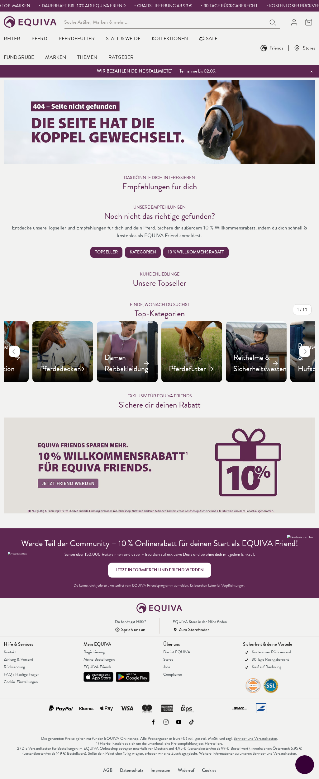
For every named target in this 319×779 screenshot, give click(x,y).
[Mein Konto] (294, 22)
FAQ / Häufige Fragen (21, 674)
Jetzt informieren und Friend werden (160, 570)
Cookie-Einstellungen (21, 682)
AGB (107, 770)
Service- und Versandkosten (255, 738)
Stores (309, 47)
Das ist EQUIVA (176, 652)
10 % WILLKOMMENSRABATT (196, 252)
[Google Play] (133, 677)
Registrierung (94, 652)
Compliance (172, 674)
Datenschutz (131, 770)
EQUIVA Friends (97, 667)
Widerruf (186, 770)
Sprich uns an (133, 629)
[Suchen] (273, 21)
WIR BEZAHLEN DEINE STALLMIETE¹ (134, 71)
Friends (276, 47)
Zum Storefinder (194, 629)
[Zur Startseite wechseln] (30, 22)
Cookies (209, 770)
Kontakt (10, 652)
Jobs (166, 667)
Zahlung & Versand (18, 659)
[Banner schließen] (311, 71)
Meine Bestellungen (99, 659)
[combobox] (165, 21)
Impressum (160, 770)
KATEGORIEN (143, 252)
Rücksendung (14, 667)
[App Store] (98, 677)
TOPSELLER (106, 252)
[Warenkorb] (308, 22)
